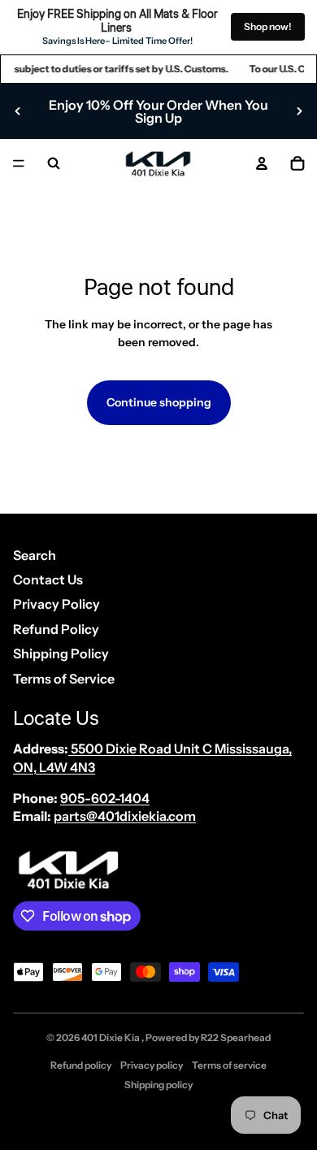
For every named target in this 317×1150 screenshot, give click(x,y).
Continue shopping (158, 402)
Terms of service (229, 1065)
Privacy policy (151, 1065)
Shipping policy (158, 1084)
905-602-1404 (105, 798)
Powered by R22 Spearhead (208, 1037)
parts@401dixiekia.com (125, 816)
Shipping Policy (61, 653)
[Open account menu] (262, 163)
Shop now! (268, 26)
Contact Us (48, 579)
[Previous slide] (18, 111)
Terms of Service (64, 678)
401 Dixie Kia (111, 1037)
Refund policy (80, 1065)
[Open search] (54, 163)
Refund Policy (56, 629)
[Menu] (18, 163)
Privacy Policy (56, 604)
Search (34, 555)
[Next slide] (299, 111)
